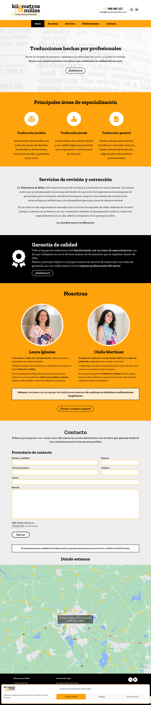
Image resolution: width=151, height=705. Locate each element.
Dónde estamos (90, 23)
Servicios (70, 23)
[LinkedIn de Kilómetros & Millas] (136, 9)
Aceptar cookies (71, 697)
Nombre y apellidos (21, 458)
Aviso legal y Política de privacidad (67, 683)
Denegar (102, 697)
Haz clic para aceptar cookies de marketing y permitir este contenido (75, 619)
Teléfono (105, 467)
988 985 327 (115, 9)
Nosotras (53, 23)
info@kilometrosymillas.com (112, 12)
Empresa (105, 458)
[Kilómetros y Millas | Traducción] (26, 10)
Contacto (111, 23)
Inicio (38, 23)
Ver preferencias (132, 697)
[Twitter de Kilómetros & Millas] (131, 9)
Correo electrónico (21, 467)
